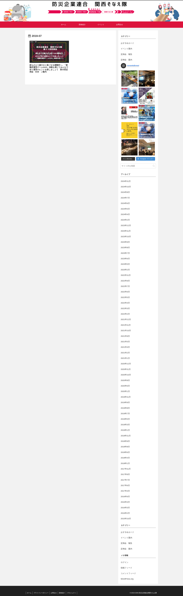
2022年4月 (125, 303)
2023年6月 (125, 259)
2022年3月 (125, 308)
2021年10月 (126, 330)
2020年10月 (126, 375)
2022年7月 (125, 286)
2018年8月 (125, 447)
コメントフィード (128, 573)
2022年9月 (125, 281)
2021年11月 (126, 325)
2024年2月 (125, 220)
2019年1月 (125, 430)
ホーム (29, 593)
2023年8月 (125, 247)
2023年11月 (126, 231)
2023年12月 (126, 225)
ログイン (124, 562)
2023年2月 (125, 270)
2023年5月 (125, 264)
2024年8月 (125, 192)
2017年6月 (125, 485)
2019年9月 (125, 402)
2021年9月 (125, 336)
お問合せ (54, 593)
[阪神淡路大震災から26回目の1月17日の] (129, 147)
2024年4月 (125, 214)
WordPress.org (127, 579)
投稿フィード (126, 568)
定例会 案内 (126, 60)
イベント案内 (126, 49)
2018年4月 (125, 458)
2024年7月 (125, 198)
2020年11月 (126, 369)
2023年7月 (125, 253)
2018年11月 (126, 436)
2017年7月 (125, 480)
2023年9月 (125, 242)
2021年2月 (125, 353)
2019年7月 (125, 413)
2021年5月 (125, 342)
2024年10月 (126, 187)
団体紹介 (62, 593)
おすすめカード (127, 43)
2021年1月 (125, 358)
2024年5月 (125, 209)
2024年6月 (125, 203)
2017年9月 (125, 474)
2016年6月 (125, 496)
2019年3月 (125, 425)
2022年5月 (125, 297)
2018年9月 (125, 441)
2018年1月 (125, 463)
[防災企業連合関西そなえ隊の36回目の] (147, 147)
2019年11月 (126, 397)
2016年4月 (125, 502)
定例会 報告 (126, 54)
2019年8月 (125, 408)
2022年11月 (126, 275)
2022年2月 (125, 314)
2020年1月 (125, 391)
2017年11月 (126, 469)
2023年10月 (126, 236)
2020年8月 (125, 380)
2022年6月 (125, 292)
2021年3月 (125, 347)
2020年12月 (126, 364)
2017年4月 (125, 491)
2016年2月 (125, 513)
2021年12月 (126, 319)
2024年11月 (126, 181)
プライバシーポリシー (41, 593)
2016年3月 (125, 508)
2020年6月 (125, 386)
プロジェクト (71, 593)
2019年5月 (125, 419)
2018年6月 (125, 452)
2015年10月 (126, 519)
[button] (154, 166)
